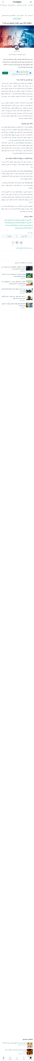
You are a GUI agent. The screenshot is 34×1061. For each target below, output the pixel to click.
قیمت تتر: (24, 5)
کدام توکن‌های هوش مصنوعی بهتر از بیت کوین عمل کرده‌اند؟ (13, 305)
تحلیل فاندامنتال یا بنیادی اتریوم (23, 228)
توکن (17, 197)
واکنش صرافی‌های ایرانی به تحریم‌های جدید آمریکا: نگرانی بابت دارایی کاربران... (13, 283)
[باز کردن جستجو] (3, 2)
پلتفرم (9, 236)
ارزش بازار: (5, 5)
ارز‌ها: (31, 5)
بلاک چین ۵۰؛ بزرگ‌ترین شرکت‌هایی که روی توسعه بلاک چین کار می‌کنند (17, 223)
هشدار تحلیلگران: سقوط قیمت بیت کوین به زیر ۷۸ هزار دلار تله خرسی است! (13, 268)
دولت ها (14, 137)
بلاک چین (24, 236)
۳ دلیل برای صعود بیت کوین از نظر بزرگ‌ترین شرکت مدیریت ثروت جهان (13, 297)
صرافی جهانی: (12, 5)
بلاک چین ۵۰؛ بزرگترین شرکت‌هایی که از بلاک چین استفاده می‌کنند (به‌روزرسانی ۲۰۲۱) (17, 220)
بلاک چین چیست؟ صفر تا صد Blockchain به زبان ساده (18, 225)
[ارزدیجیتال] (17, 2)
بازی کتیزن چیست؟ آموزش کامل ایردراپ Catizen (14, 1043)
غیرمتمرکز (21, 143)
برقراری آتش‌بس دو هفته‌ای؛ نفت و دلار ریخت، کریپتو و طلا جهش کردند (13, 275)
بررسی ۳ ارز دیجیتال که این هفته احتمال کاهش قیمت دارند (13, 290)
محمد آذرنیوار (17, 51)
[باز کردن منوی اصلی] (31, 2)
